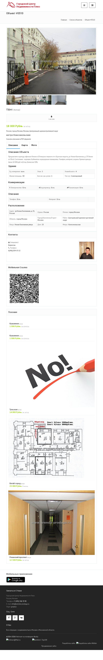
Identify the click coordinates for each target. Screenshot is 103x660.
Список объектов (75, 20)
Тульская (15, 410)
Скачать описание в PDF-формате (18, 139)
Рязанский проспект (20, 557)
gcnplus (14, 607)
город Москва (17, 131)
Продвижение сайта (51, 646)
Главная (64, 20)
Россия (8, 131)
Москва (26, 131)
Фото (34, 145)
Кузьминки (16, 324)
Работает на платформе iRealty (27, 637)
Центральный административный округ (43, 131)
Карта (25, 145)
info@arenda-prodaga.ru (20, 604)
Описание (13, 145)
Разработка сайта (69, 643)
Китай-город (17, 483)
